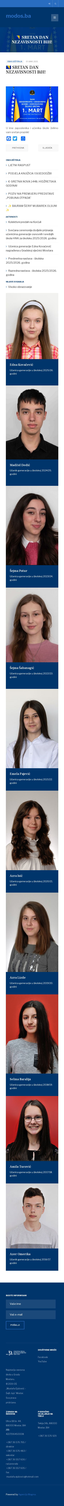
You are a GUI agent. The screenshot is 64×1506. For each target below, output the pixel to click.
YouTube (42, 1361)
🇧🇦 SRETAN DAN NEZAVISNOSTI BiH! (26, 70)
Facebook (43, 1357)
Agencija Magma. (27, 1494)
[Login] (50, 4)
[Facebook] (9, 138)
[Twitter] (15, 138)
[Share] (23, 138)
